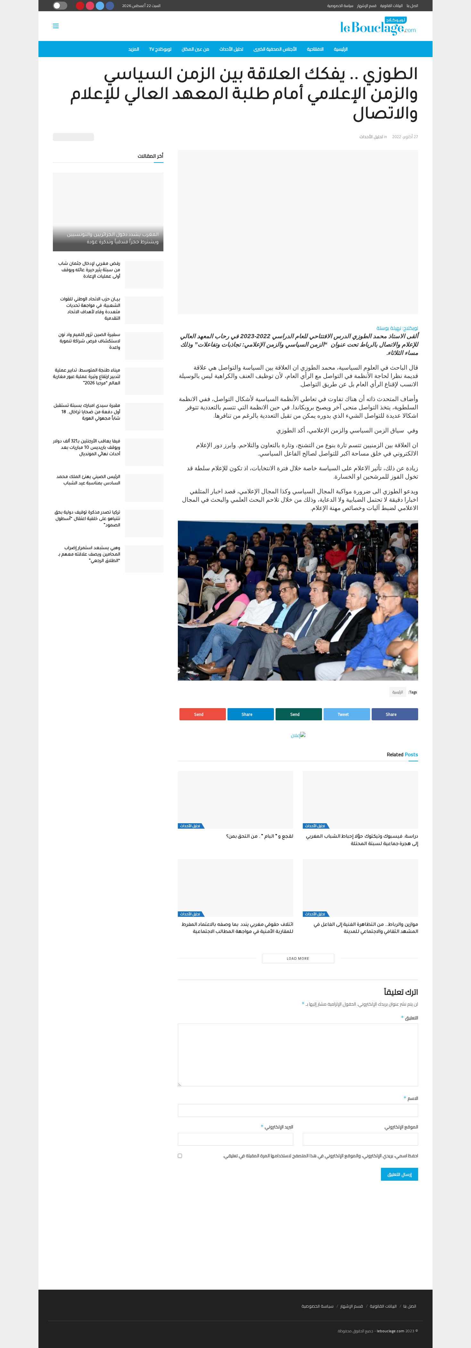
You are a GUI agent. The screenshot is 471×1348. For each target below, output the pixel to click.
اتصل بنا (412, 5)
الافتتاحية (315, 49)
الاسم (410, 1098)
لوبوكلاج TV (160, 49)
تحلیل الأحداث (231, 49)
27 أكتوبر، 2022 (405, 136)
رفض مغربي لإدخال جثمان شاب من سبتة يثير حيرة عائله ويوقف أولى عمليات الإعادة (89, 270)
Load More (298, 958)
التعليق (409, 1017)
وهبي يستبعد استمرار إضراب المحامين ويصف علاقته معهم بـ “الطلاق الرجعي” (89, 555)
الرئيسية (341, 49)
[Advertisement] (235, 1232)
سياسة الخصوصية (340, 5)
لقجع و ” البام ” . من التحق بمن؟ (259, 837)
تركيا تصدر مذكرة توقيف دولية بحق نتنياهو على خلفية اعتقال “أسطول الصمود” (87, 519)
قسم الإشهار (366, 5)
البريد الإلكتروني (276, 1126)
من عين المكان (195, 49)
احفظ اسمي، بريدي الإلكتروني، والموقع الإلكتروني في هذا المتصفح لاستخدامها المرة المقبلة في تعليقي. (320, 1155)
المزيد (133, 49)
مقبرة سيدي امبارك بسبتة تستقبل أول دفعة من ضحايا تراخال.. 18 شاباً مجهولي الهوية (87, 412)
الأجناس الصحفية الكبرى (275, 49)
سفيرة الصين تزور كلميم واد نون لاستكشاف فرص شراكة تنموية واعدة (89, 341)
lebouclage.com (390, 1331)
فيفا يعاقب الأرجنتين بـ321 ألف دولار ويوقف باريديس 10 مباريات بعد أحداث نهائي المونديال (86, 448)
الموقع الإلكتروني (401, 1126)
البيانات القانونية (391, 5)
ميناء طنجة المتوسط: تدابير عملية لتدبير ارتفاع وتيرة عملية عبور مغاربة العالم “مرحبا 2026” (86, 377)
